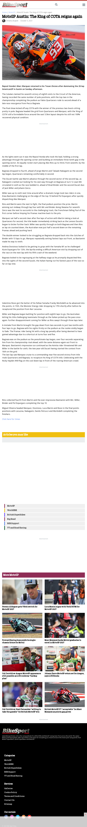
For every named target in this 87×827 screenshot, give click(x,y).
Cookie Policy (10, 792)
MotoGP (12, 12)
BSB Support (13, 523)
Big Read (11, 519)
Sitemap (8, 804)
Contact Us (9, 800)
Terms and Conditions (14, 796)
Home (4, 12)
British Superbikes (16, 515)
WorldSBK (12, 510)
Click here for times (11, 419)
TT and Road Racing (16, 528)
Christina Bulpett (12, 21)
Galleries (8, 789)
